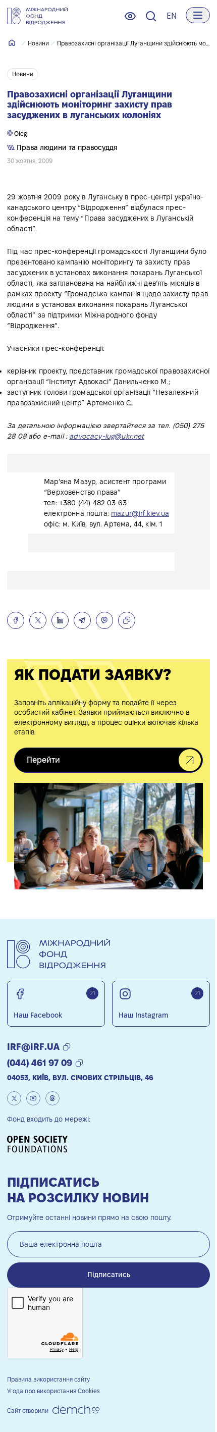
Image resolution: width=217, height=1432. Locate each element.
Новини (38, 43)
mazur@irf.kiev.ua (140, 513)
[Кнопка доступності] (130, 16)
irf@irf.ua (33, 1046)
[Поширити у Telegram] (82, 620)
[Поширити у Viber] (104, 620)
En (172, 16)
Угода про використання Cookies (53, 1391)
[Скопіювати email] (67, 1047)
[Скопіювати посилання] (126, 620)
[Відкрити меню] (198, 15)
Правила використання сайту (48, 1379)
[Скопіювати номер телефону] (79, 1063)
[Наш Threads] (52, 1098)
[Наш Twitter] (14, 1098)
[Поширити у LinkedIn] (60, 620)
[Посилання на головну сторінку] (37, 16)
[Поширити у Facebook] (15, 620)
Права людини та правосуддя (66, 147)
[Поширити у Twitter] (37, 620)
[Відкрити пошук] (151, 16)
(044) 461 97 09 (39, 1063)
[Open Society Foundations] (41, 1144)
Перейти (43, 760)
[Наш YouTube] (33, 1098)
